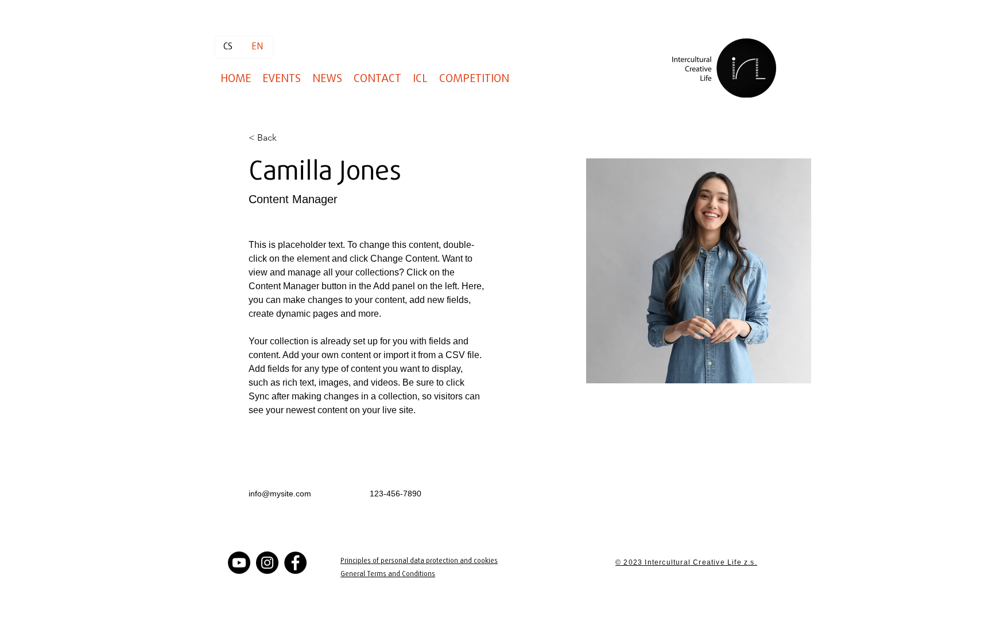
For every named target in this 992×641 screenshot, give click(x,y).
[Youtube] (239, 562)
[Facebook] (295, 562)
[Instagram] (267, 562)
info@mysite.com (280, 493)
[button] (474, 79)
